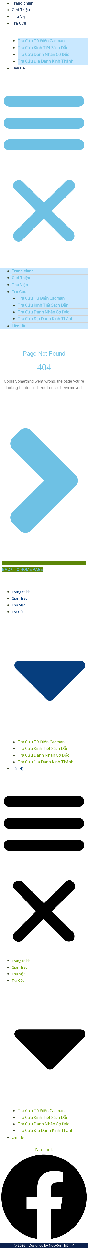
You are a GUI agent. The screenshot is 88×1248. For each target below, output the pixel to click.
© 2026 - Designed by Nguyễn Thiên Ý (44, 1245)
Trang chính (22, 271)
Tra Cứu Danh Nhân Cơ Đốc (43, 54)
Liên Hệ (18, 68)
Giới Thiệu (21, 10)
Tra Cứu (19, 23)
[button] (44, 167)
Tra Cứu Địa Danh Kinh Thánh (45, 61)
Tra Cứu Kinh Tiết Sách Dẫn (43, 47)
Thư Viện (20, 16)
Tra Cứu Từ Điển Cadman (41, 40)
